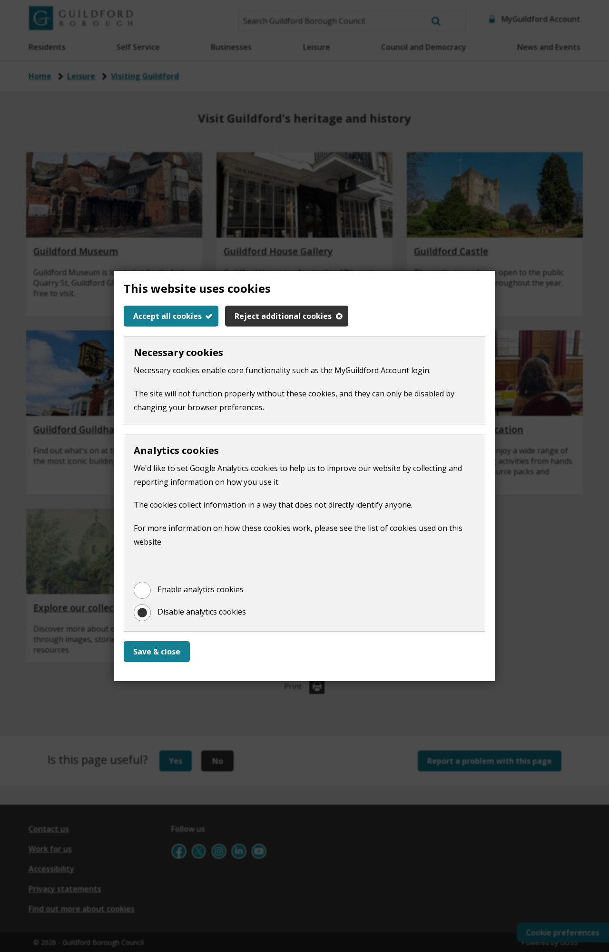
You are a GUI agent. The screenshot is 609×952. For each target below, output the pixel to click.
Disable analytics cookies (201, 611)
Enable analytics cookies (200, 589)
